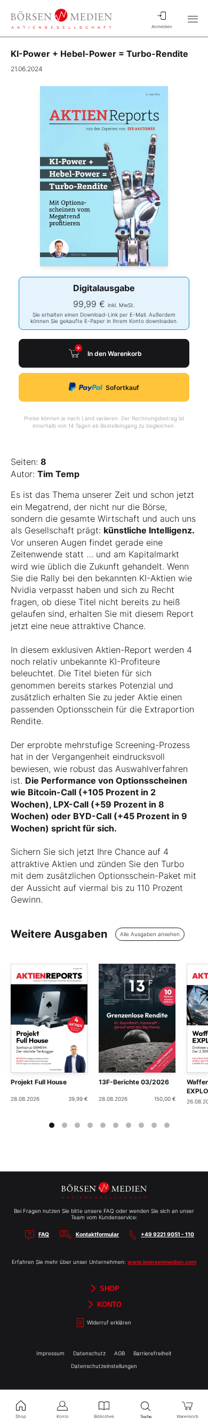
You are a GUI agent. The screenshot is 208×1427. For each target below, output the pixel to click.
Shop (108, 1289)
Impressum (50, 1353)
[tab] (51, 1125)
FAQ (43, 1234)
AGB (119, 1353)
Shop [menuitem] (20, 1416)
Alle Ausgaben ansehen (150, 934)
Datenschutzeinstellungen (104, 1366)
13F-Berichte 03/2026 (134, 1082)
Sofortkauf (122, 388)
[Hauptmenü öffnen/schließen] (192, 18)
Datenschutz (89, 1353)
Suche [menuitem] (145, 1416)
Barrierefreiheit (152, 1353)
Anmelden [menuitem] (161, 26)
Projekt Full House (39, 1082)
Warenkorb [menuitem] (187, 1416)
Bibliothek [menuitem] (104, 1416)
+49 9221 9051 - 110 (167, 1234)
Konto (108, 1305)
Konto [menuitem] (63, 1416)
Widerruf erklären (108, 1323)
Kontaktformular (97, 1234)
